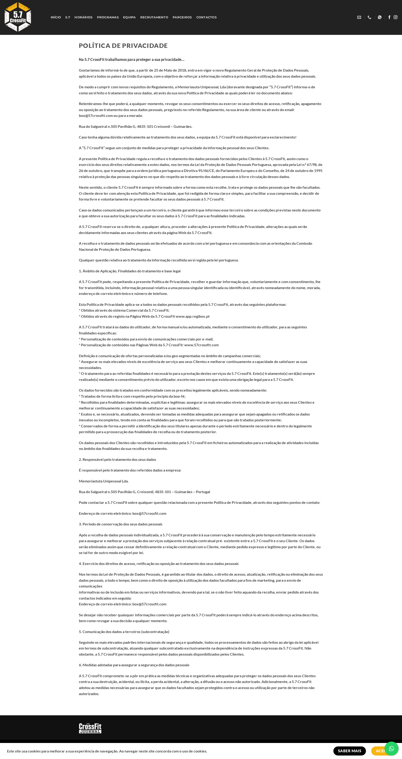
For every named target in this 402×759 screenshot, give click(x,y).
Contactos (206, 17)
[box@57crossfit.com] (359, 17)
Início (56, 17)
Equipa (129, 17)
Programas (108, 17)
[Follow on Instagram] (395, 17)
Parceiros (182, 17)
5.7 (67, 17)
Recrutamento (154, 17)
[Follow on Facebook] (389, 17)
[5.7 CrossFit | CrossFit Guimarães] (22, 17)
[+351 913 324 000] (370, 17)
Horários (83, 17)
